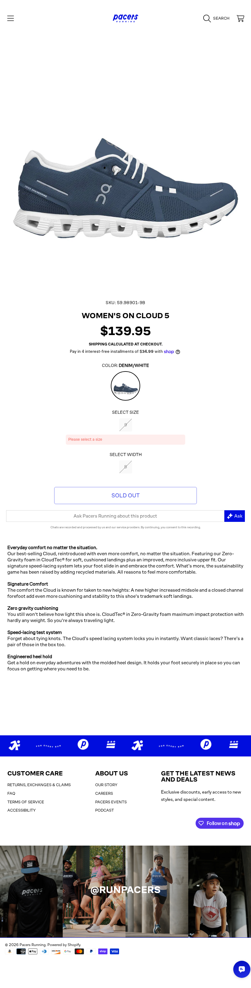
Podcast (104, 810)
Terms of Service (25, 802)
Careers (104, 793)
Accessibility (21, 810)
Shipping (98, 344)
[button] (10, 18)
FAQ (11, 793)
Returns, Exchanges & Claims (39, 784)
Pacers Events (111, 802)
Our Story (106, 784)
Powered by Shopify (63, 945)
